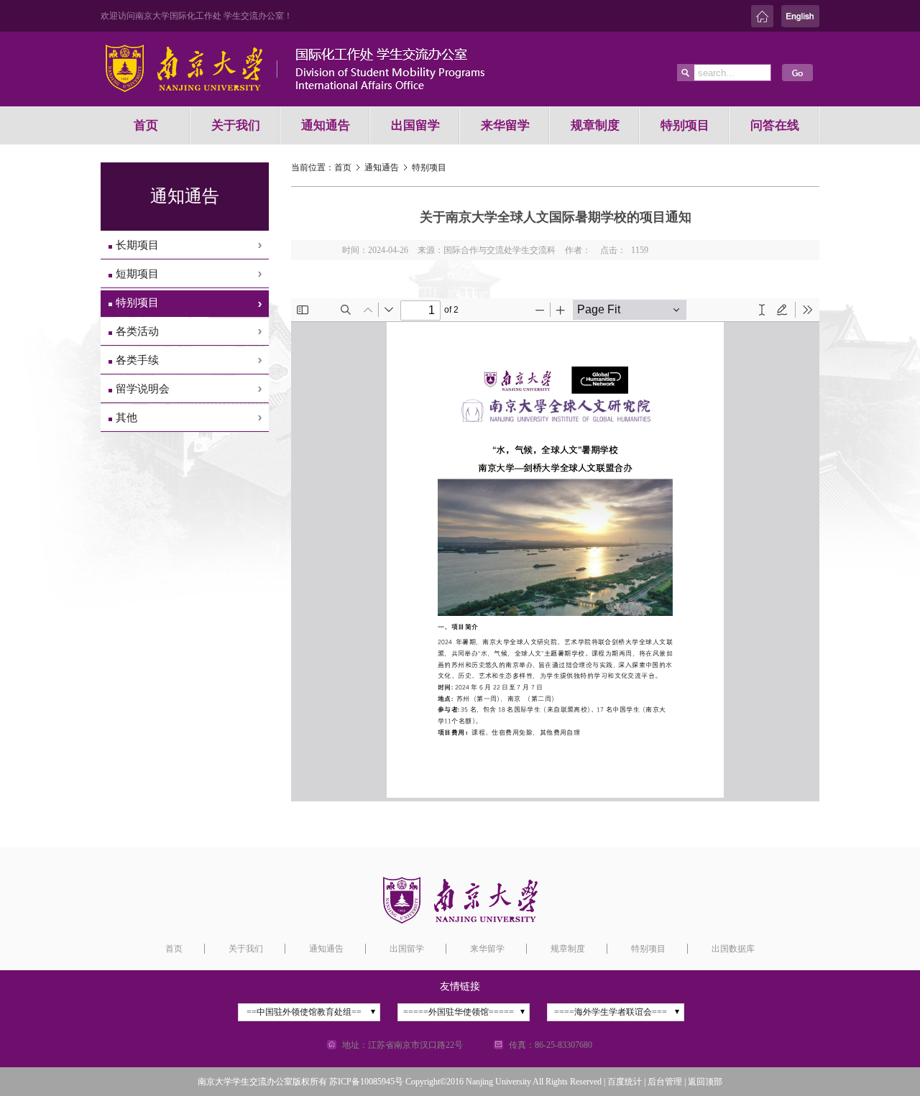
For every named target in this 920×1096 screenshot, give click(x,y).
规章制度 (595, 125)
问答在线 (774, 125)
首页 (146, 125)
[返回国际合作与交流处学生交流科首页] (323, 101)
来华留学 (505, 125)
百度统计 (624, 1082)
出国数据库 (733, 949)
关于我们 (235, 125)
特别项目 (685, 125)
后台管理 (665, 1082)
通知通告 (325, 125)
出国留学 (415, 125)
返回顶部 (705, 1082)
